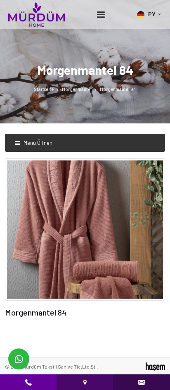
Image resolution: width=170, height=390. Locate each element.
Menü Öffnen (37, 142)
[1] (101, 14)
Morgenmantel (77, 89)
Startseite (44, 89)
